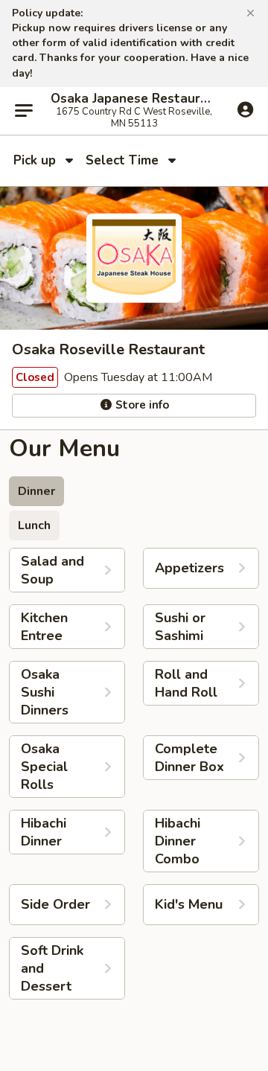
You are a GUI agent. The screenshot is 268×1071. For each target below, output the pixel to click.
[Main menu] (24, 111)
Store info (140, 404)
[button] (250, 13)
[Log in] (245, 110)
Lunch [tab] (34, 525)
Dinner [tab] (36, 491)
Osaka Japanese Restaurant (134, 99)
